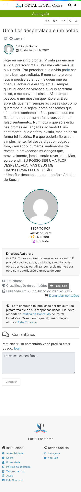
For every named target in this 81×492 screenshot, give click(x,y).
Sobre (9, 457)
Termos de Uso (15, 471)
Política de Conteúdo (36, 314)
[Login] (76, 5)
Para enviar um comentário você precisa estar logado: (36, 346)
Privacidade (13, 462)
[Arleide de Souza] (40, 206)
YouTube (52, 457)
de (68, 70)
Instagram (53, 453)
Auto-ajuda (40, 13)
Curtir (19, 39)
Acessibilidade (14, 453)
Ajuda (9, 475)
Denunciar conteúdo (64, 295)
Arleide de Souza (26, 46)
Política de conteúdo (18, 466)
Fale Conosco (27, 322)
